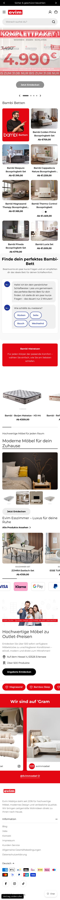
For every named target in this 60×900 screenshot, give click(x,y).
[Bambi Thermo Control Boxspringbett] (44, 190)
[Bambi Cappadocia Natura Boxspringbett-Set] (44, 154)
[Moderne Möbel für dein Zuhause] (30, 470)
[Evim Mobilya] (15, 124)
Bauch (20, 323)
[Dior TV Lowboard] (36, 497)
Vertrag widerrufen (12, 896)
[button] (4, 3)
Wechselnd (38, 323)
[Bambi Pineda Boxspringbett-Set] (15, 231)
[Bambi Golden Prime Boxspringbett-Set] (44, 118)
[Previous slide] (19, 95)
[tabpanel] (30, 503)
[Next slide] (40, 95)
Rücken (21, 315)
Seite (35, 315)
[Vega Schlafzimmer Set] (22, 497)
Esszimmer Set (22, 567)
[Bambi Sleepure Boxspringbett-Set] (15, 154)
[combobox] (30, 21)
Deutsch (6, 863)
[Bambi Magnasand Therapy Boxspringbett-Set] (15, 190)
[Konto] (50, 12)
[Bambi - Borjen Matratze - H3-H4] (22, 396)
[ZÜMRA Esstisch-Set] (22, 548)
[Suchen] (53, 22)
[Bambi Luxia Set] (44, 231)
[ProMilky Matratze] (50, 497)
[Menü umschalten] (4, 12)
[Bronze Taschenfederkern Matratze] (8, 497)
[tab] (30, 443)
